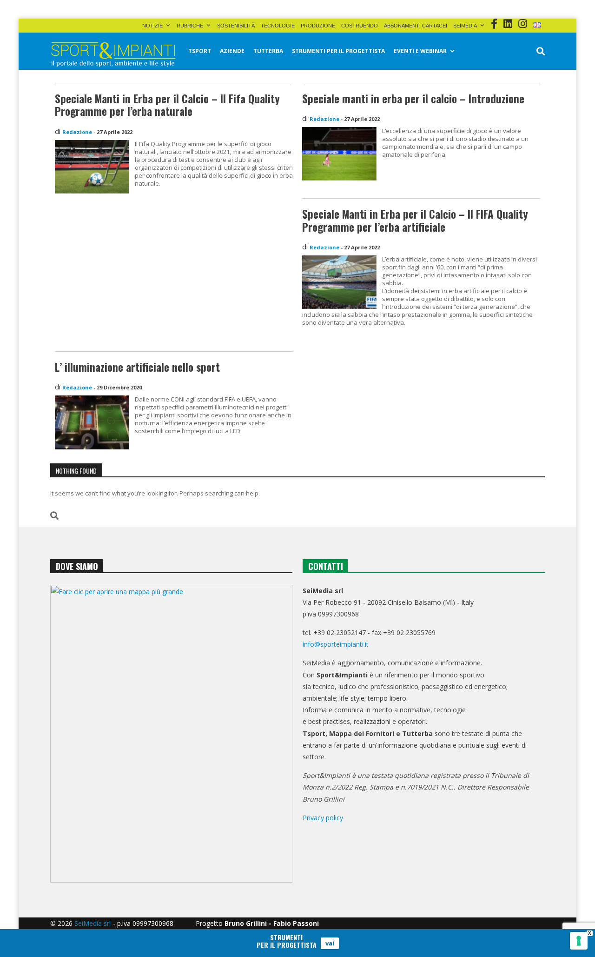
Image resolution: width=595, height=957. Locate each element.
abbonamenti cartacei (415, 25)
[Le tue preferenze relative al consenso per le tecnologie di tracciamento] (579, 941)
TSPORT (199, 51)
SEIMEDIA (465, 25)
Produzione (318, 25)
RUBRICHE (190, 25)
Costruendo (359, 25)
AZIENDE (232, 51)
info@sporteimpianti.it (336, 644)
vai (329, 943)
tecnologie (278, 25)
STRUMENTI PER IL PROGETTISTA (338, 51)
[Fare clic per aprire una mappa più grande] (171, 734)
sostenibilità (236, 25)
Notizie (152, 25)
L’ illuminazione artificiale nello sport (137, 367)
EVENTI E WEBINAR (420, 51)
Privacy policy (323, 817)
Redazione (77, 131)
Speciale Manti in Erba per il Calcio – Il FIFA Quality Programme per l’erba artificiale (415, 220)
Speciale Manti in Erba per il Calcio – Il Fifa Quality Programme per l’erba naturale (167, 105)
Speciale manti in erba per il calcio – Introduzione (413, 99)
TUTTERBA (268, 51)
